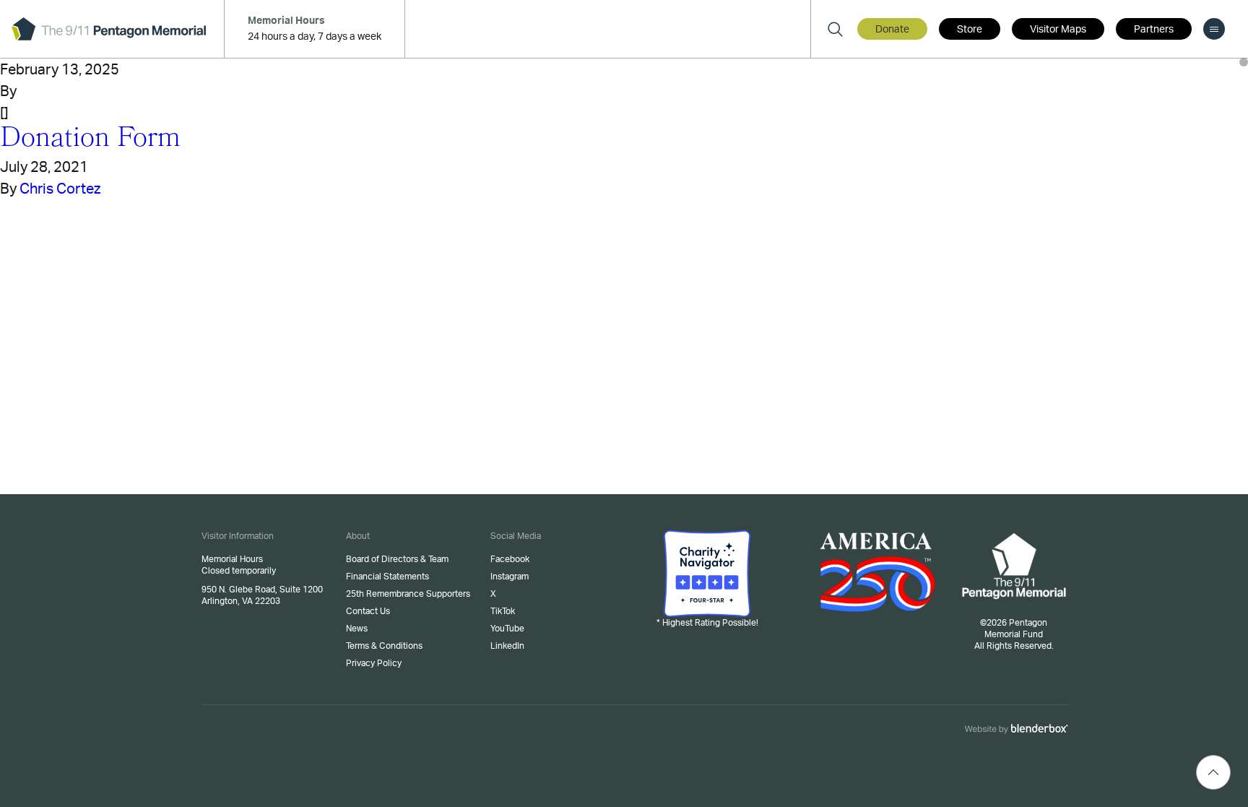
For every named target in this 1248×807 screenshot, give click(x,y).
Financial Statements (387, 576)
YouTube (507, 628)
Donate (892, 30)
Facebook (509, 559)
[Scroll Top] (1213, 772)
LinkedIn (507, 646)
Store (969, 30)
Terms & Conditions (384, 646)
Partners (1154, 30)
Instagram (509, 576)
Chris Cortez (60, 189)
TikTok (502, 611)
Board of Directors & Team (397, 559)
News (357, 628)
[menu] (1214, 29)
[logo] (109, 28)
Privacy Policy (374, 663)
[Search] (835, 29)
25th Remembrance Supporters (408, 594)
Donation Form (90, 140)
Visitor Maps (1058, 30)
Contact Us (368, 611)
